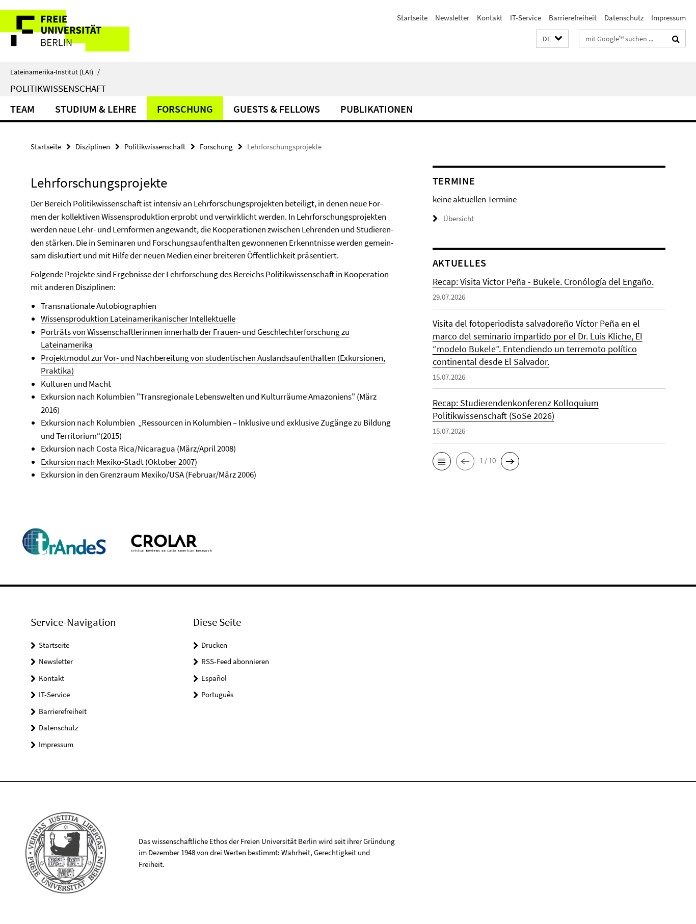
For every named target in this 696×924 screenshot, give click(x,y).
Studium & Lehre (96, 108)
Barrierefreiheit (573, 17)
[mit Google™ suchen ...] (675, 39)
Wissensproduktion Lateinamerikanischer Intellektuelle (138, 318)
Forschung (185, 108)
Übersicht (458, 218)
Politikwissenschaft (58, 88)
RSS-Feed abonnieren (235, 661)
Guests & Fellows (276, 108)
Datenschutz (624, 17)
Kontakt (489, 17)
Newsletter (452, 17)
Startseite (412, 17)
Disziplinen (92, 146)
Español (214, 678)
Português (217, 694)
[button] (552, 39)
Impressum (668, 17)
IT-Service (525, 17)
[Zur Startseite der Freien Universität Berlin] (85, 30)
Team (22, 108)
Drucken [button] (214, 645)
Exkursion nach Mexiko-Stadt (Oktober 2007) (119, 461)
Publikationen (376, 108)
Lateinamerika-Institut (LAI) (55, 71)
